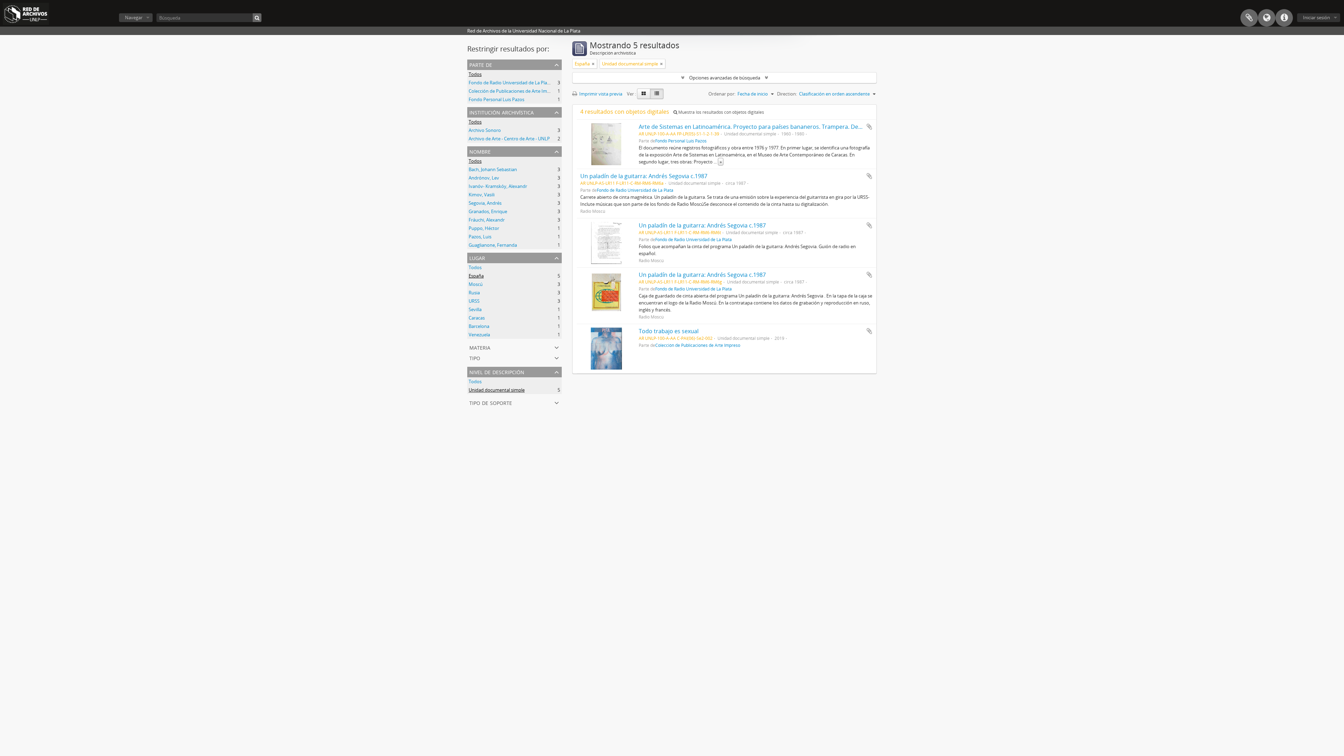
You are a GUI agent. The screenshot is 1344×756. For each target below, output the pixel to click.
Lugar (477, 257)
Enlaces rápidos (1284, 18)
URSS (474, 301)
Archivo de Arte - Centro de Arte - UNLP (509, 138)
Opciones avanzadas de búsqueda (724, 78)
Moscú (476, 284)
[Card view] (643, 94)
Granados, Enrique (488, 211)
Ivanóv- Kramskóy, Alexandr (498, 186)
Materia (479, 347)
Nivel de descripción (496, 371)
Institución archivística (501, 112)
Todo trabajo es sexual (669, 331)
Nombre (480, 151)
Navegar (133, 17)
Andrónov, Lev (484, 178)
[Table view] (657, 94)
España (476, 276)
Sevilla (475, 309)
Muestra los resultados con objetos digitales (720, 112)
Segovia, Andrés (485, 203)
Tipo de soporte (490, 402)
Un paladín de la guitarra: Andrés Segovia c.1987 (643, 176)
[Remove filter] (593, 63)
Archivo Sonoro (485, 130)
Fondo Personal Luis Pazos (496, 99)
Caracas (477, 318)
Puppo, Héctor (484, 228)
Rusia (474, 292)
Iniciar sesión (1316, 17)
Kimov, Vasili (482, 194)
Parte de (480, 64)
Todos (475, 74)
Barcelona (479, 326)
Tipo (474, 357)
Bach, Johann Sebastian (493, 169)
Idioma (1266, 18)
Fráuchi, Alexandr (487, 220)
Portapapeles (1249, 18)
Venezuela (479, 334)
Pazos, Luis (480, 236)
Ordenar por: (721, 94)
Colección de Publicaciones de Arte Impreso (514, 91)
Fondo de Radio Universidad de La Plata (510, 82)
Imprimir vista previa (600, 94)
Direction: (787, 94)
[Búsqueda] (257, 17)
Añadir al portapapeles (869, 126)
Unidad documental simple (497, 390)
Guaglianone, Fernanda (493, 245)
